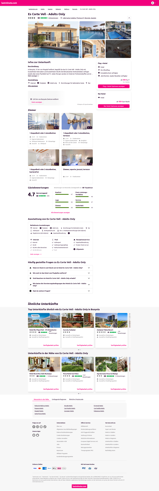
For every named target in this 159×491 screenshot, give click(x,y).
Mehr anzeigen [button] (34, 254)
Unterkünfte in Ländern (112, 444)
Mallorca (66, 9)
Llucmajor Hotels (69, 411)
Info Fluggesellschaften (88, 432)
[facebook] (33, 426)
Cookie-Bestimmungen (63, 435)
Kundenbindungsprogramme (65, 456)
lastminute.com (33, 9)
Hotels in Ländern (110, 435)
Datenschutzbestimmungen (65, 432)
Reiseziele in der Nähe (41, 399)
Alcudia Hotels (68, 405)
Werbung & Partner (86, 435)
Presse (59, 447)
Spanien (50, 9)
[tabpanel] (79, 410)
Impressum (60, 450)
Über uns (59, 426)
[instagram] (37, 426)
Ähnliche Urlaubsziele (76, 399)
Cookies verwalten (62, 438)
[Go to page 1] (78, 393)
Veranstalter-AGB (62, 441)
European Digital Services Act (89, 441)
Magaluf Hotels (39, 411)
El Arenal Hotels (98, 405)
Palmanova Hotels (99, 411)
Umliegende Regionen (59, 399)
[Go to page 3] (80, 393)
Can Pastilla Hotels (99, 408)
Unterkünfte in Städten (111, 441)
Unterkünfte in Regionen (112, 447)
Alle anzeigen (33, 86)
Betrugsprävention (86, 447)
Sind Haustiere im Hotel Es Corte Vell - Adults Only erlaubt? (54, 278)
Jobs (58, 444)
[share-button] (129, 18)
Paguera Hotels (39, 408)
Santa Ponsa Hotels (40, 413)
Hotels (43, 9)
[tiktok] (44, 426)
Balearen (58, 9)
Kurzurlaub (108, 426)
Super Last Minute (110, 429)
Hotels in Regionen (110, 438)
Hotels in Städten (110, 432)
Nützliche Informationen (88, 438)
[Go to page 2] (79, 393)
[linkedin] (41, 426)
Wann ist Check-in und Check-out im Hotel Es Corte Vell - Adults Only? (58, 268)
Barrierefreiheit (85, 444)
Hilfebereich (84, 426)
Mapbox (81, 104)
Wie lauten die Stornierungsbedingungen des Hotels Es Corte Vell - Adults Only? (59, 285)
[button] (53, 39)
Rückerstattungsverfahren (88, 429)
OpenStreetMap (88, 104)
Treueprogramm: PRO (87, 450)
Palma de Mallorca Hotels (42, 405)
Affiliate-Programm (62, 453)
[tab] (41, 399)
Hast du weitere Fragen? (41, 291)
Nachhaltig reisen (110, 450)
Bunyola (75, 9)
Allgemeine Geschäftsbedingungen (67, 429)
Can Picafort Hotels (69, 408)
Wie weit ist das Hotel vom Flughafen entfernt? (50, 273)
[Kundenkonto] (154, 3)
